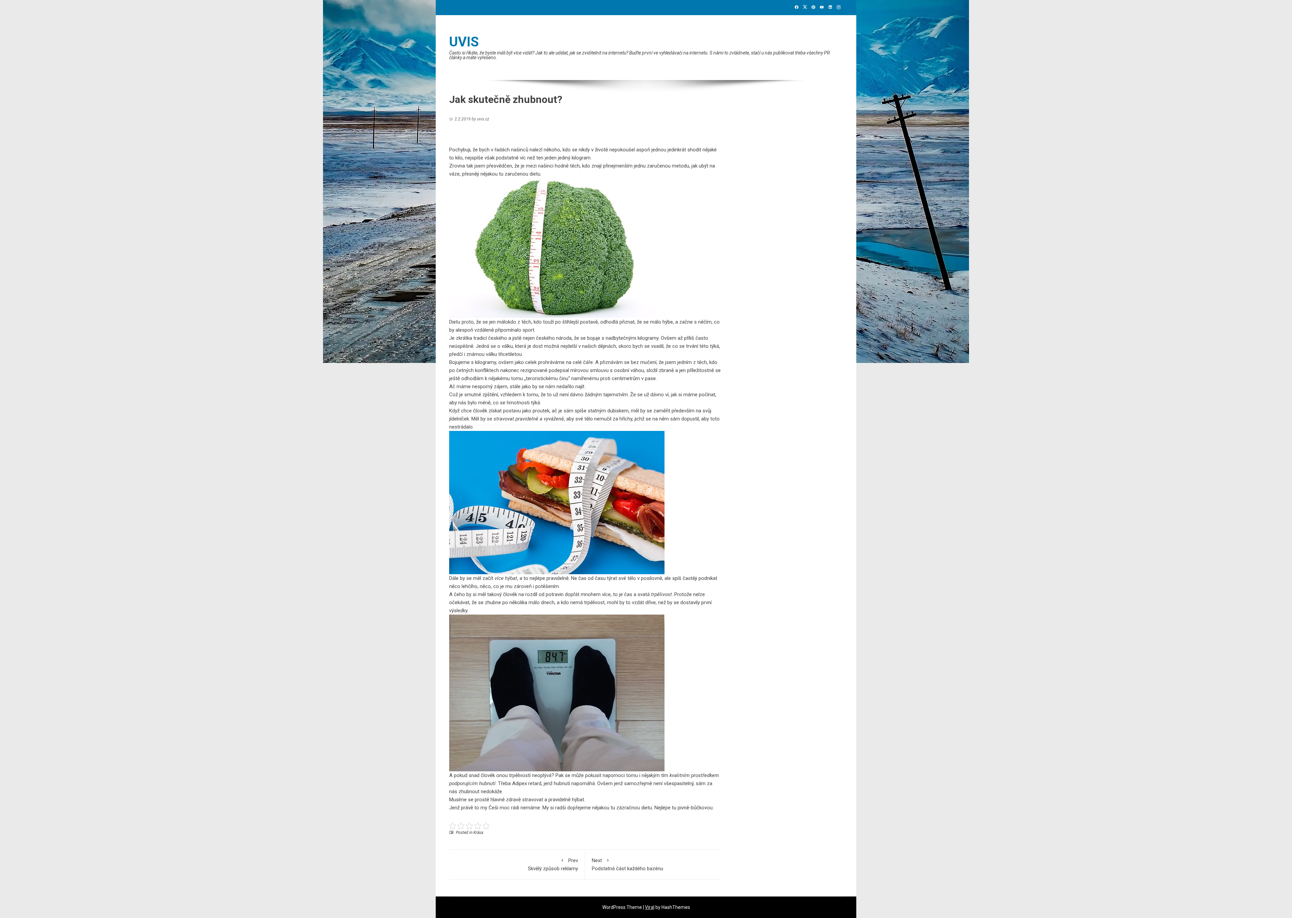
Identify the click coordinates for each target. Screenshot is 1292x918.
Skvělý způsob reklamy (553, 864)
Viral (649, 907)
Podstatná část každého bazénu (627, 864)
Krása (478, 832)
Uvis (464, 42)
